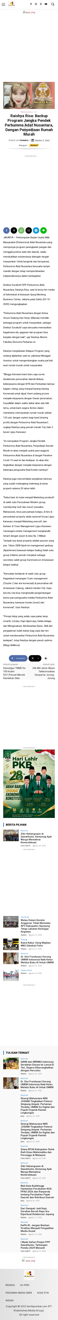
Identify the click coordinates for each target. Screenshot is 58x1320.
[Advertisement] (29, 48)
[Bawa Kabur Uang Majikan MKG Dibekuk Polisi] (11, 944)
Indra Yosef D (25, 846)
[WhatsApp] (21, 230)
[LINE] (43, 230)
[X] (40, 4)
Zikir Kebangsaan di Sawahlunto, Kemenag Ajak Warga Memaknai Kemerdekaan (36, 838)
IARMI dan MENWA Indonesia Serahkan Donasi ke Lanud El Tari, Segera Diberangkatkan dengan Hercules (37, 1066)
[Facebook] (31, 4)
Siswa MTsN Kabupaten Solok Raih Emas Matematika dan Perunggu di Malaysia (37, 1152)
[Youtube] (45, 4)
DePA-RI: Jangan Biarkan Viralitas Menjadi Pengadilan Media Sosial (37, 1228)
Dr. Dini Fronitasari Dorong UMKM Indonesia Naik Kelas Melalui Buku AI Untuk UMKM (37, 959)
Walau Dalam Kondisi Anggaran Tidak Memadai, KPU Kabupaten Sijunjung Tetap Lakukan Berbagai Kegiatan (36, 926)
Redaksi (24, 140)
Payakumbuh (26, 970)
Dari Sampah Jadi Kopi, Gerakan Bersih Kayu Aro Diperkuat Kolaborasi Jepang (37, 1211)
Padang (24, 939)
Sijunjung (25, 917)
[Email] (28, 230)
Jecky (22, 1116)
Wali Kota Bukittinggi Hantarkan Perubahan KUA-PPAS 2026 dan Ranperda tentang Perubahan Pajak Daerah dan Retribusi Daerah (37, 1191)
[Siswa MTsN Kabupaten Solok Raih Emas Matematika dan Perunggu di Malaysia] (11, 1151)
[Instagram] (36, 4)
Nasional (34, 145)
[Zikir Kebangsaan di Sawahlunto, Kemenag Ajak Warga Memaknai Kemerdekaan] (11, 835)
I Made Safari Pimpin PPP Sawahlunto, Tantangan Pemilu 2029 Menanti (35, 1245)
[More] (45, 658)
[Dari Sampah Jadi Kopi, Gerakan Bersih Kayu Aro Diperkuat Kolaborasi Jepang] (11, 1210)
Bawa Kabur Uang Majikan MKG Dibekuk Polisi (36, 944)
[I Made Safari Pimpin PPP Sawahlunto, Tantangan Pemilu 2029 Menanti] (11, 1243)
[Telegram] (36, 230)
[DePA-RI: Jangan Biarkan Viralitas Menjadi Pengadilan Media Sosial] (11, 1227)
